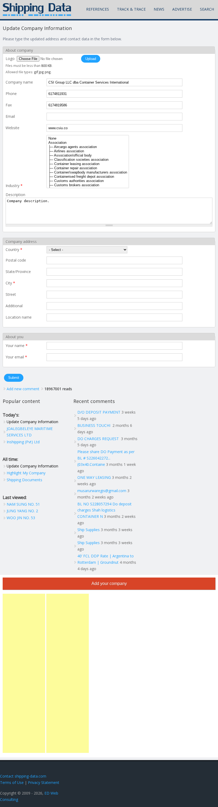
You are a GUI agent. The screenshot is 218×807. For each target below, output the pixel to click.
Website (12, 127)
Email (10, 116)
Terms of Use (12, 782)
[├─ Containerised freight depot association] (88, 177)
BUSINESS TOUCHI (94, 425)
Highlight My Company (26, 472)
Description (15, 194)
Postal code (16, 260)
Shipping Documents (24, 479)
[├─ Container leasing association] (88, 164)
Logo (11, 58)
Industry (14, 185)
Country (14, 249)
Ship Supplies (88, 529)
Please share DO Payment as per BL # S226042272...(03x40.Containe (106, 458)
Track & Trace (131, 9)
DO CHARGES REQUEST (98, 438)
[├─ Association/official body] (88, 155)
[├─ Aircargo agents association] (88, 147)
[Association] (88, 143)
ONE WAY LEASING (94, 477)
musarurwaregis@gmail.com (101, 490)
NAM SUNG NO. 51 (23, 504)
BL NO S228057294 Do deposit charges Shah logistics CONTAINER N (104, 510)
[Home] (37, 9)
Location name (19, 317)
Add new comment (23, 388)
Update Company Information (32, 421)
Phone (11, 93)
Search (207, 9)
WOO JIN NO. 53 (21, 517)
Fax (9, 104)
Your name (17, 345)
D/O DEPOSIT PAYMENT (98, 412)
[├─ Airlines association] (88, 151)
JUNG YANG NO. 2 (22, 510)
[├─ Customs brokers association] (88, 185)
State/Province (18, 271)
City (10, 282)
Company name (19, 82)
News (159, 9)
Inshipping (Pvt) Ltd (23, 441)
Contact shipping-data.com (23, 776)
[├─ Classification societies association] (88, 160)
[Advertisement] (24, 673)
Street (11, 294)
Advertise (182, 9)
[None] (88, 138)
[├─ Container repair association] (88, 168)
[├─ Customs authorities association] (88, 181)
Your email (16, 356)
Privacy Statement (43, 782)
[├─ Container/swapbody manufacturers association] (88, 172)
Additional (14, 305)
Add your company (109, 583)
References (97, 9)
